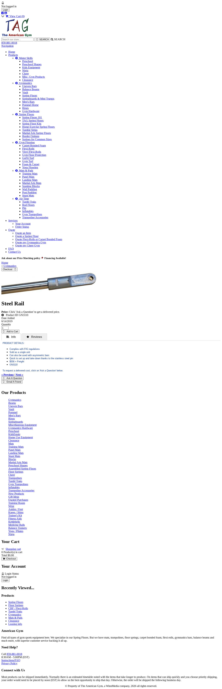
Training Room (16, 503)
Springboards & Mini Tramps (38, 98)
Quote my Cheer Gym (27, 245)
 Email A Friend (12, 382)
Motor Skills (25, 58)
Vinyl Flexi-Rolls (31, 151)
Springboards (15, 421)
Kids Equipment (31, 67)
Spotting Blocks (31, 186)
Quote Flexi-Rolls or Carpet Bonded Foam (38, 239)
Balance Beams (30, 89)
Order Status (22, 226)
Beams (12, 403)
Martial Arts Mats (31, 183)
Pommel (12, 412)
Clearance (27, 79)
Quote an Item (23, 233)
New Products (16, 493)
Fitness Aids (15, 518)
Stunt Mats (28, 195)
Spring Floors (29, 95)
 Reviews (34, 336)
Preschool (27, 61)
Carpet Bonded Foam (34, 145)
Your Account (23, 223)
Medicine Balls (16, 524)
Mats (11, 443)
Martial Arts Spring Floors (36, 133)
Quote (11, 229)
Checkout (10, 558)
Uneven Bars (29, 86)
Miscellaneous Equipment (22, 424)
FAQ (11, 248)
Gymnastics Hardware (20, 428)
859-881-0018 (9, 42)
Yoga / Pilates (15, 531)
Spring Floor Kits (31, 123)
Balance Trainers (17, 528)
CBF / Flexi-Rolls (18, 608)
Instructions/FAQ (10, 660)
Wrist (11, 506)
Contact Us (14, 251)
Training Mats (29, 173)
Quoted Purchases (18, 499)
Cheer (25, 73)
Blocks (12, 459)
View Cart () (16, 16)
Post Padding (29, 192)
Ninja (25, 70)
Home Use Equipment (20, 437)
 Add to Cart (10, 331)
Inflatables (27, 211)
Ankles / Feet (15, 509)
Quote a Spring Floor (27, 236)
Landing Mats (29, 179)
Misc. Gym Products (33, 76)
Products (13, 54)
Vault (25, 92)
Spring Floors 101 (32, 117)
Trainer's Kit (15, 515)
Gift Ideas (13, 496)
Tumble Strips (29, 129)
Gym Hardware (30, 111)
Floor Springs (15, 471)
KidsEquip (14, 434)
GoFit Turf (28, 158)
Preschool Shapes (31, 64)
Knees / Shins (15, 512)
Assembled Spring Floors (22, 468)
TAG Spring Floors (33, 120)
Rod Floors (28, 204)
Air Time (23, 198)
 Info (11, 336)
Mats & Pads (25, 170)
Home (11, 51)
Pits (24, 208)
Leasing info (15, 624)
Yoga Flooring (30, 167)
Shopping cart (13, 549)
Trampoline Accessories (35, 217)
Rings (25, 108)
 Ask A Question (12, 378)
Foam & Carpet (30, 164)
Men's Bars (28, 101)
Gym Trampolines (32, 214)
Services (13, 220)
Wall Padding (29, 189)
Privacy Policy (9, 663)
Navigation (7, 45)
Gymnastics (25, 83)
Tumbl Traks (29, 201)
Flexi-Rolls (28, 148)
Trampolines (15, 478)
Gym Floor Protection (34, 154)
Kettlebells (14, 521)
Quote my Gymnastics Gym (30, 242)
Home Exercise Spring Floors (38, 126)
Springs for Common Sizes (37, 139)
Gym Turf (27, 161)
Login (5, 10)
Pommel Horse (30, 104)
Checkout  (9, 269)
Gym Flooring (26, 142)
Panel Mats (28, 176)
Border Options (30, 136)
